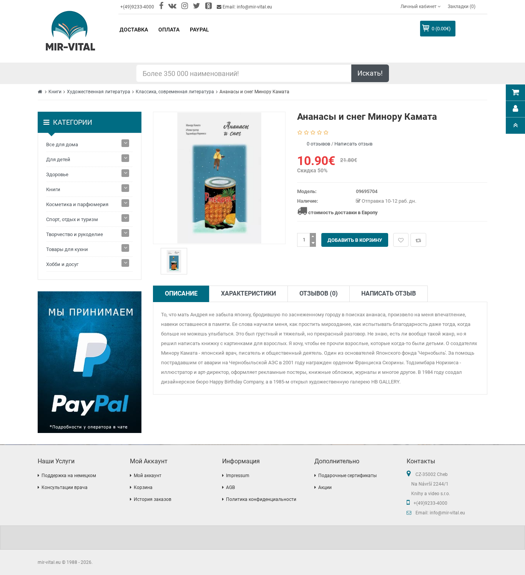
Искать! (370, 73)
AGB (230, 487)
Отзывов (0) (318, 293)
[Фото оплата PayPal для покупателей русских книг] (89, 362)
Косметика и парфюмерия (77, 204)
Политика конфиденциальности (261, 499)
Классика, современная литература (175, 91)
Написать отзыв (353, 144)
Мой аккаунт (147, 475)
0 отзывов (318, 144)
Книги (54, 91)
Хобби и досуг (62, 264)
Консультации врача (65, 487)
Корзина (143, 487)
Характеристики (248, 293)
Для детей (58, 159)
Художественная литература (98, 91)
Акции (325, 487)
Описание (181, 293)
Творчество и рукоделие (74, 234)
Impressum (237, 475)
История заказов (152, 499)
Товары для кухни (67, 249)
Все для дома (62, 144)
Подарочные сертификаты (347, 475)
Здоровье (57, 174)
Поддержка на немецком (69, 475)
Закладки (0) (461, 6)
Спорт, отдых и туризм (72, 219)
